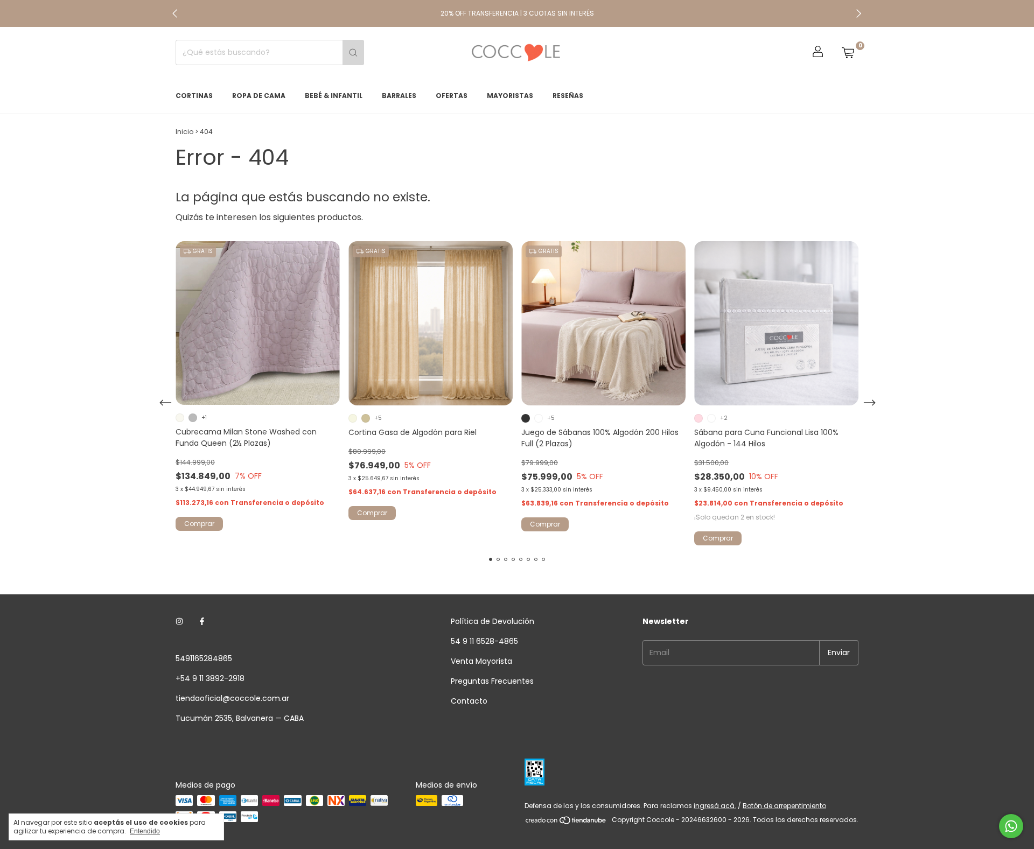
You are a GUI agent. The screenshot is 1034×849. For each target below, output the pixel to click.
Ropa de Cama (258, 95)
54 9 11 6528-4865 (484, 641)
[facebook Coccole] (202, 621)
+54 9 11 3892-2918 (210, 678)
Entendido (145, 831)
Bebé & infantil (333, 95)
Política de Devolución (492, 621)
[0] (847, 53)
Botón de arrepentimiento (784, 805)
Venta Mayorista (481, 661)
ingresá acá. (715, 805)
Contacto (469, 701)
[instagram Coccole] (179, 621)
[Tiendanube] (566, 822)
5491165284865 (204, 658)
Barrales (399, 95)
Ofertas (451, 95)
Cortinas (194, 95)
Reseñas (568, 95)
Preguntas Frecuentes (492, 681)
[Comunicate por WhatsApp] (1011, 826)
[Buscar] (353, 52)
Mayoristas (510, 95)
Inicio (184, 131)
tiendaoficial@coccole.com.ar (232, 698)
